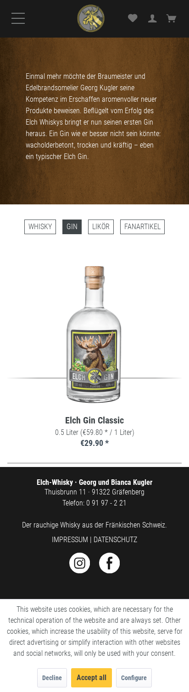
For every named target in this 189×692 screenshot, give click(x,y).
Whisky (40, 226)
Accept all (91, 677)
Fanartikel (142, 226)
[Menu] (20, 27)
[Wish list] (132, 19)
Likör (101, 226)
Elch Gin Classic (94, 421)
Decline (52, 677)
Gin (72, 226)
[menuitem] (20, 26)
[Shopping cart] (173, 19)
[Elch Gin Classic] (95, 334)
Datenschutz (115, 539)
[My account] (153, 19)
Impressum (70, 539)
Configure (134, 677)
